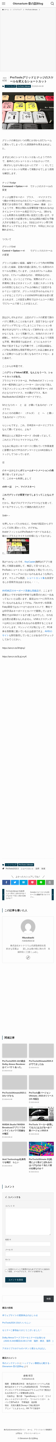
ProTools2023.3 (12, 869)
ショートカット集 (36, 578)
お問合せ (19, 1433)
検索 (49, 1299)
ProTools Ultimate (23, 86)
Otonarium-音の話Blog (28, 3)
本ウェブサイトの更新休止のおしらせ (20, 1315)
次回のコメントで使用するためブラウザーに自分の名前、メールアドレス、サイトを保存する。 (29, 1270)
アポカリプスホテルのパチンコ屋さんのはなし (24, 1348)
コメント (10, 1206)
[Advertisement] (28, 40)
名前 (8, 1240)
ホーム (29, 1430)
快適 (43, 869)
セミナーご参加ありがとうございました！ (22, 1330)
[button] (6, 882)
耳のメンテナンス (10, 1363)
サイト (8, 1260)
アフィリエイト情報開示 (43, 1430)
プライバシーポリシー (32, 1433)
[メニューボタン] (3, 3)
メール (9, 1250)
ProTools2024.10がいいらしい (16, 1323)
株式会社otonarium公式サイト (15, 1430)
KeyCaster (30, 561)
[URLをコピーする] (50, 882)
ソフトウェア (10, 86)
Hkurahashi (28, 938)
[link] (28, 958)
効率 (37, 869)
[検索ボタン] (52, 3)
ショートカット (27, 869)
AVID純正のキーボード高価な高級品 (20, 590)
